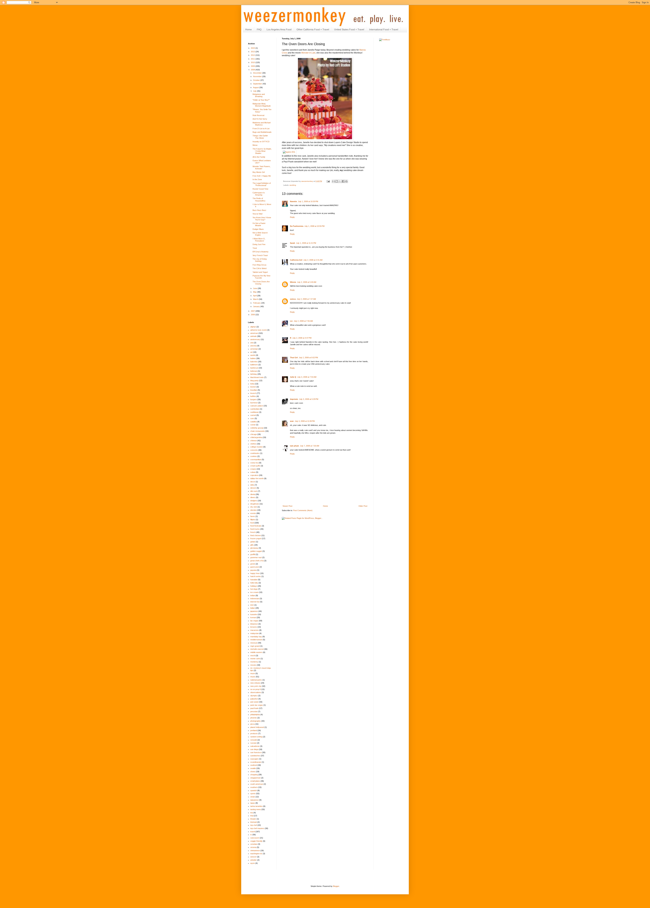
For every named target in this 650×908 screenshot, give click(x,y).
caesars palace (256, 406)
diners (252, 497)
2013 (253, 52)
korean (253, 617)
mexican (253, 643)
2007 (253, 311)
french (253, 532)
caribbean (254, 412)
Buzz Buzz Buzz (259, 210)
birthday (253, 374)
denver (253, 488)
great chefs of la (257, 561)
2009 (253, 66)
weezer (253, 857)
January (256, 306)
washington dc (256, 854)
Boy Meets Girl (259, 172)
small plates (255, 781)
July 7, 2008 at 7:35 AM (309, 446)
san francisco (256, 752)
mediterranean (256, 640)
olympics (254, 696)
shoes (252, 772)
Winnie (293, 282)
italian (252, 608)
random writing (256, 737)
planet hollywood (257, 727)
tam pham (294, 446)
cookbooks (254, 453)
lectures (253, 627)
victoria (253, 847)
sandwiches (255, 756)
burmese (254, 403)
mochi (252, 655)
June (255, 288)
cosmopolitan (255, 459)
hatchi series (255, 576)
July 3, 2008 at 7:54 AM (306, 377)
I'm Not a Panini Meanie (259, 224)
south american (256, 784)
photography (255, 721)
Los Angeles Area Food (279, 29)
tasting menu (255, 809)
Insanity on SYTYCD (261, 142)
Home (248, 29)
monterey (254, 662)
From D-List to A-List (261, 129)
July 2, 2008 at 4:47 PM (301, 338)
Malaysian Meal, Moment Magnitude (262, 105)
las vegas (254, 621)
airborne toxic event (258, 330)
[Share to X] (340, 181)
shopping (254, 775)
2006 (253, 315)
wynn (252, 863)
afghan (253, 327)
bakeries (253, 362)
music (252, 677)
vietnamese (255, 850)
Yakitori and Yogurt (260, 272)
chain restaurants (257, 431)
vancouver (254, 838)
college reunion (256, 447)
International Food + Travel (383, 29)
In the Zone (257, 179)
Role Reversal (258, 115)
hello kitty (254, 583)
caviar (252, 425)
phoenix (253, 718)
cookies (253, 456)
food (252, 523)
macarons (254, 630)
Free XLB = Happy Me (262, 176)
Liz (291, 321)
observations (255, 692)
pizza (252, 724)
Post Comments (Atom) (302, 510)
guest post (254, 567)
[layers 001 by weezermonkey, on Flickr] (289, 152)
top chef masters (257, 828)
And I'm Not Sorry (260, 119)
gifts (252, 545)
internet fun (254, 602)
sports (253, 793)
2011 (253, 59)
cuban (252, 472)
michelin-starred (257, 649)
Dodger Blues (258, 229)
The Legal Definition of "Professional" (262, 184)
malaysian (254, 633)
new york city (255, 686)
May (255, 292)
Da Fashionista (296, 226)
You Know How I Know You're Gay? (262, 218)
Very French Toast (260, 255)
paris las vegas (256, 705)
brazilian (253, 390)
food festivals (255, 526)
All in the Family (259, 157)
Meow (255, 145)
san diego (254, 749)
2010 (253, 62)
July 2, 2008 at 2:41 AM (312, 260)
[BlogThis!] (336, 181)
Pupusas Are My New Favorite (261, 277)
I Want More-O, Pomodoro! (259, 240)
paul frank (254, 708)
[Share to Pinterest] (346, 181)
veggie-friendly (256, 841)
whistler (253, 860)
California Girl (296, 260)
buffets (253, 396)
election (253, 510)
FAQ (259, 29)
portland (253, 730)
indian (252, 595)
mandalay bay (256, 637)
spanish (253, 790)
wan (292, 421)
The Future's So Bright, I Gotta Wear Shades (262, 151)
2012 (253, 55)
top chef (253, 825)
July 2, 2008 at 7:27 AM (306, 299)
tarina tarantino (256, 806)
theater (253, 819)
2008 (253, 70)
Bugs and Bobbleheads (262, 132)
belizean (253, 371)
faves (252, 516)
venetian (253, 844)
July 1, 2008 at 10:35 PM (308, 201)
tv (251, 835)
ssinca (293, 299)
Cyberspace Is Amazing (259, 194)
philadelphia (255, 715)
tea (251, 813)
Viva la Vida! (258, 214)
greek (252, 564)
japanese (254, 611)
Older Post (363, 506)
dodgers (253, 501)
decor (252, 482)
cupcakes (254, 475)
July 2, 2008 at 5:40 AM (306, 282)
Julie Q (293, 377)
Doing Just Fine (259, 244)
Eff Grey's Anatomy (260, 252)
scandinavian (255, 762)
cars (252, 418)
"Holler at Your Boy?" (261, 100)
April (255, 296)
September (258, 84)
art (251, 352)
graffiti (252, 554)
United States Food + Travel (349, 29)
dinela (252, 494)
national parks (256, 680)
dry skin (253, 507)
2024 (253, 48)
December (257, 73)
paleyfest (254, 699)
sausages (254, 759)
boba (252, 384)
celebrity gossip (256, 428)
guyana (253, 570)
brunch (253, 393)
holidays (253, 586)
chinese (253, 441)
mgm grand (255, 646)
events (253, 513)
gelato (252, 542)
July (255, 91)
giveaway (254, 548)
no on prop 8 (255, 689)
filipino (252, 520)
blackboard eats (257, 377)
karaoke (253, 614)
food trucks (255, 529)
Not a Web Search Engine (260, 234)
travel (252, 832)
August (256, 87)
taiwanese (254, 800)
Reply (292, 217)
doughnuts (254, 504)
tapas (252, 803)
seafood (253, 765)
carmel (253, 415)
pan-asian (254, 702)
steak (252, 797)
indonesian (254, 598)
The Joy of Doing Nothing (260, 260)
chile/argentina (256, 437)
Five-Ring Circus (259, 265)
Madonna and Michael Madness (261, 124)
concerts (254, 450)
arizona (253, 346)
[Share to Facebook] (343, 181)
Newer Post (287, 506)
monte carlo (255, 659)
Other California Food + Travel (313, 29)
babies (253, 358)
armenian (254, 349)
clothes (253, 444)
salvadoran (254, 746)
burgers (253, 399)
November (257, 76)
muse (252, 673)
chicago (253, 434)
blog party (254, 381)
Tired (255, 248)
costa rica (254, 463)
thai (251, 816)
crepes (253, 469)
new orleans (255, 683)
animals (253, 336)
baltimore (254, 365)
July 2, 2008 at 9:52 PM (308, 358)
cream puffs (255, 466)
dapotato (294, 399)
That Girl (294, 358)
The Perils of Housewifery (259, 199)
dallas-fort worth (257, 478)
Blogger (336, 886)
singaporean (255, 778)
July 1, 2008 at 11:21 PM (306, 243)
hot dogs (253, 589)
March (256, 299)
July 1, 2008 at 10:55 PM (314, 226)
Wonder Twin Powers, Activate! (261, 167)
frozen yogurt (255, 538)
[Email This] (333, 181)
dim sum (253, 491)
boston (253, 387)
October (256, 80)
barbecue (254, 368)
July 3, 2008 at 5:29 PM (308, 399)
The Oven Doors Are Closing (261, 283)
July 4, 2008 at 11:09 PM (305, 421)
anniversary (255, 339)
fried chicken (255, 535)
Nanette (293, 201)
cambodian (254, 409)
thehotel (253, 822)
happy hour (255, 573)
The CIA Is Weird (259, 268)
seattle (253, 768)
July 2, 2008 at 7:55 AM (303, 321)
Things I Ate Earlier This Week (260, 137)
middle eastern (256, 652)
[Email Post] (328, 181)
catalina (253, 422)
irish (252, 605)
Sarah (292, 243)
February (257, 303)
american (254, 333)
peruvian (253, 711)
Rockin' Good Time (260, 189)
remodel (253, 740)
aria (251, 343)
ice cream (254, 592)
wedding (292, 185)
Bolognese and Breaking (259, 95)
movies (253, 665)
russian (253, 743)
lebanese (254, 624)
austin (252, 355)
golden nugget (256, 551)
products (254, 733)
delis (252, 485)
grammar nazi (256, 557)
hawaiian (253, 580)
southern (254, 787)
